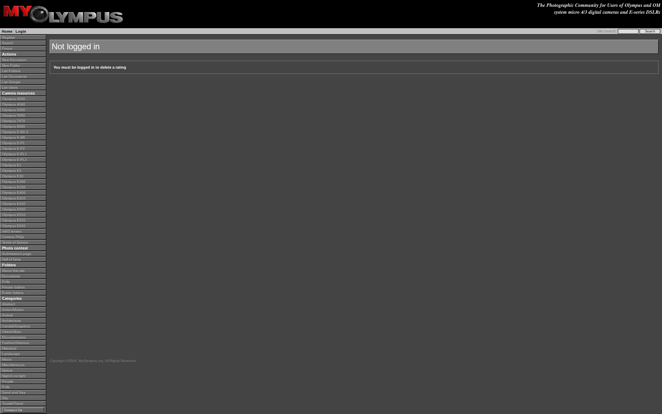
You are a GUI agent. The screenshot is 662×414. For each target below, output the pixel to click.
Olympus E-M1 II (15, 132)
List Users (10, 87)
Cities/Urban (11, 332)
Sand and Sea (14, 392)
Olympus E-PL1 (14, 154)
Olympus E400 (14, 193)
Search (7, 43)
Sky (5, 398)
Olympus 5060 (13, 115)
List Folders (11, 71)
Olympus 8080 (13, 126)
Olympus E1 (11, 165)
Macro (7, 359)
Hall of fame (11, 259)
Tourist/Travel (12, 403)
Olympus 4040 (13, 104)
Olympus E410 (14, 198)
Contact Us (13, 410)
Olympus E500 (14, 209)
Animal (7, 315)
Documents (11, 276)
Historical (9, 348)
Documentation (14, 337)
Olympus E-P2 (13, 148)
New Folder (11, 65)
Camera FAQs (13, 237)
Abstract (8, 304)
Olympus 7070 (13, 121)
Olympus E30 (12, 176)
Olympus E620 (14, 226)
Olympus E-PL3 (14, 159)
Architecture (11, 321)
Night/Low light (14, 376)
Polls (6, 282)
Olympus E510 (14, 215)
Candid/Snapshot (16, 326)
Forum (7, 48)
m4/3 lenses (11, 231)
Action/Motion (13, 310)
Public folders (12, 293)
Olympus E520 (14, 220)
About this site (13, 271)
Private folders (13, 287)
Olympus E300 (14, 182)
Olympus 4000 (13, 99)
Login (21, 31)
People (7, 381)
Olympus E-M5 (13, 137)
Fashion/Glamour (15, 343)
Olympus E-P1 (13, 143)
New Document (14, 60)
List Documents (14, 76)
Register (8, 37)
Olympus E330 (14, 187)
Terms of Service (15, 242)
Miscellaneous (13, 365)
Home (7, 31)
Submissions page (16, 254)
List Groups (11, 82)
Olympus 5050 (13, 110)
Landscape (11, 354)
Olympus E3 (11, 170)
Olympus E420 (14, 204)
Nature (7, 370)
